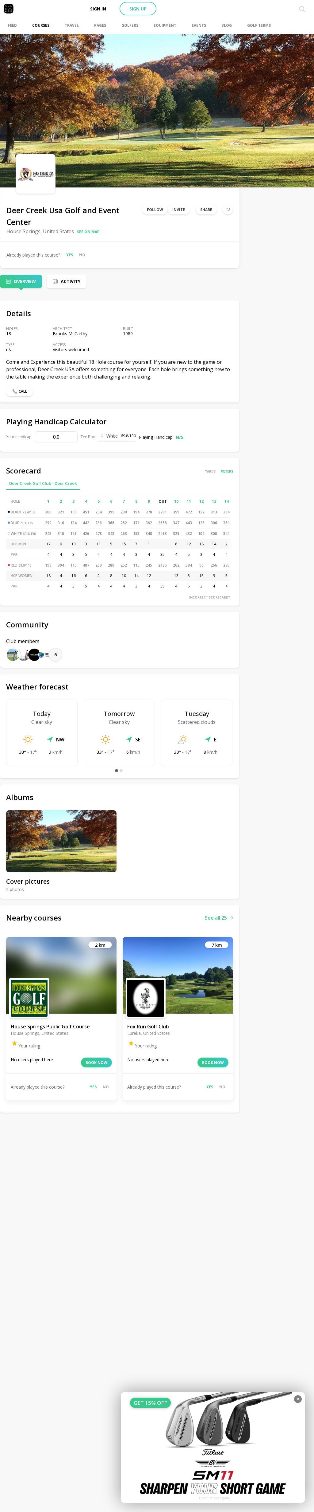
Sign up (138, 9)
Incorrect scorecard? (209, 597)
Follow (155, 209)
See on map (88, 231)
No (82, 254)
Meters (226, 471)
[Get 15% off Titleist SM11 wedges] (213, 1447)
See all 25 (216, 917)
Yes (69, 254)
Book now (96, 1062)
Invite (178, 209)
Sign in (98, 9)
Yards (210, 471)
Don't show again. (214, 1498)
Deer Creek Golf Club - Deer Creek (43, 483)
